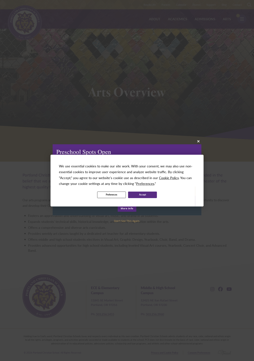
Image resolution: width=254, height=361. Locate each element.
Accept (142, 194)
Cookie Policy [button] (169, 177)
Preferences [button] (145, 183)
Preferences (111, 194)
